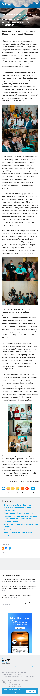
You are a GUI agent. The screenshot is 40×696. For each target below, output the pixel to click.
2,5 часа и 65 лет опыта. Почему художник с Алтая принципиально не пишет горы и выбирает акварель (20, 518)
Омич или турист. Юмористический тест (19, 513)
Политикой (17, 692)
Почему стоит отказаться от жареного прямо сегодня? (17, 596)
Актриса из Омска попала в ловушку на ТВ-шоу (17, 603)
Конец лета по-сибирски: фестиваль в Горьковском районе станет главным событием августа (18, 507)
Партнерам (10, 667)
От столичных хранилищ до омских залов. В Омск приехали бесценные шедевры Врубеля (18, 580)
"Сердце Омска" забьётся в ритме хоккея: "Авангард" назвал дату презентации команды (19, 532)
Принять (31, 691)
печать (5, 16)
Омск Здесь (7, 4)
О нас (3, 667)
